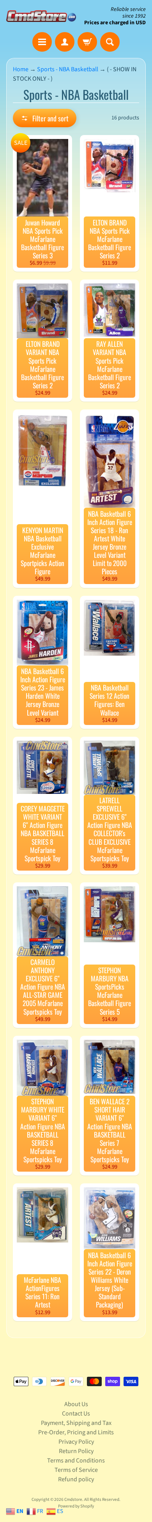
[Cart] (87, 42)
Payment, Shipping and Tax (76, 1423)
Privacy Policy (76, 1441)
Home (20, 69)
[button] (44, 118)
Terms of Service (76, 1470)
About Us (76, 1404)
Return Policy (76, 1451)
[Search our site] (110, 42)
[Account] (64, 42)
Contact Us (76, 1413)
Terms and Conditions (76, 1460)
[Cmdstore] (41, 16)
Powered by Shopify (76, 1506)
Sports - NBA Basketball (67, 69)
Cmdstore (73, 1499)
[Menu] (42, 42)
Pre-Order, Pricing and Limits (76, 1432)
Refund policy (76, 1479)
